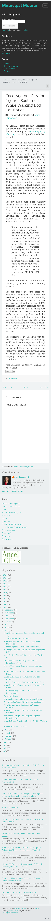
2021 (4, 589)
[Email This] (6, 371)
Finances (6, 521)
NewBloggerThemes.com (10, 913)
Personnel (6, 533)
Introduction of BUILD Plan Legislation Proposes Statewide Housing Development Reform (22, 794)
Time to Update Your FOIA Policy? (18, 638)
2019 (4, 595)
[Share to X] (11, 371)
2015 (4, 607)
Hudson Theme (13, 911)
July (6, 624)
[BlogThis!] (9, 371)
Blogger (37, 908)
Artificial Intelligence (11, 503)
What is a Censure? (12, 696)
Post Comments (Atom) (23, 466)
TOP (47, 918)
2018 (4, 598)
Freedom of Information (12, 524)
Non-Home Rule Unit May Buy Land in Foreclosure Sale (20, 661)
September (9, 619)
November (9, 613)
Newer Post (7, 387)
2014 (4, 742)
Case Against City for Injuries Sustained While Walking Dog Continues (25, 102)
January (8, 739)
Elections (6, 515)
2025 (5, 578)
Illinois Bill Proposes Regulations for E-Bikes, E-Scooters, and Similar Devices (22, 865)
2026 (5, 575)
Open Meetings (8, 530)
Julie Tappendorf (21, 477)
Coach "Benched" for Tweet (15, 726)
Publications (9, 68)
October (8, 616)
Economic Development (12, 512)
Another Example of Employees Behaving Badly (24, 682)
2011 (4, 751)
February (8, 736)
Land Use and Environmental (14, 527)
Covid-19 (5, 509)
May (7, 630)
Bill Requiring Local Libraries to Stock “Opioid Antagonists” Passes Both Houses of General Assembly (21, 850)
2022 (5, 587)
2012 (4, 748)
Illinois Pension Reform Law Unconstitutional (24, 699)
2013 (4, 745)
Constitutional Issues (11, 506)
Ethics (4, 518)
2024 (5, 581)
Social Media (7, 539)
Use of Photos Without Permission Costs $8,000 (24, 702)
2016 (4, 604)
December (9, 610)
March (7, 733)
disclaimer (6, 53)
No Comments (12, 379)
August (8, 621)
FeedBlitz (24, 30)
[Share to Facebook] (14, 371)
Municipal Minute (19, 5)
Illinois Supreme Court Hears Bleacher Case (23, 647)
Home (6, 64)
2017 (4, 601)
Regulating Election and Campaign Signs (19, 892)
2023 (5, 584)
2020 (5, 592)
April (7, 730)
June (7, 627)
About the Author (11, 66)
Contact (7, 71)
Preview (5, 30)
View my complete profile (12, 491)
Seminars (6, 536)
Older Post (44, 387)
